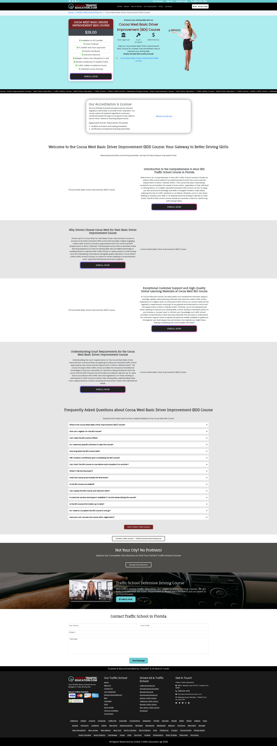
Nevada (202, 725)
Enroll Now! (144, 711)
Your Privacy (108, 714)
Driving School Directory (113, 695)
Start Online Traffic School (138, 527)
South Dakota (99, 735)
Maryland (113, 725)
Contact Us (108, 689)
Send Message (138, 660)
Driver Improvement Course (128, 91)
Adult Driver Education (191, 91)
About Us (107, 685)
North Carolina (130, 730)
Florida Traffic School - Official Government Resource (138, 538)
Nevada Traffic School (148, 704)
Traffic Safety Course (171, 91)
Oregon (174, 730)
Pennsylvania (185, 730)
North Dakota (145, 730)
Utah (129, 735)
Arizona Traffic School (148, 698)
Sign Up (169, 1)
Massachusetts (126, 725)
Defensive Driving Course (103, 91)
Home (119, 6)
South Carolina (85, 735)
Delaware (147, 721)
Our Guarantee (150, 6)
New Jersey (93, 730)
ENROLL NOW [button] (91, 76)
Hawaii (174, 721)
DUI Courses (158, 1)
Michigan (139, 725)
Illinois (189, 721)
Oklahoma (164, 730)
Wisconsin (183, 735)
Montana (181, 725)
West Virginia (171, 735)
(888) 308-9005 (200, 1)
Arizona (92, 721)
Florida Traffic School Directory (89, 12)
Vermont (138, 735)
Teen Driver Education (150, 91)
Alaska (83, 721)
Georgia (165, 721)
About (126, 6)
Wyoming (194, 735)
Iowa (205, 721)
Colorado (123, 721)
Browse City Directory (138, 565)
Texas (122, 735)
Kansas (75, 725)
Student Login (182, 1)
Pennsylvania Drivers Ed (148, 695)
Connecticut (134, 721)
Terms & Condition (111, 711)
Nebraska (192, 725)
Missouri (171, 725)
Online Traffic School (82, 91)
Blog (105, 698)
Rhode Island (199, 730)
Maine (104, 725)
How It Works (136, 6)
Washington (158, 735)
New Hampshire (79, 730)
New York (117, 730)
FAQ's (160, 6)
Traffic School (66, 91)
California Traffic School (149, 701)
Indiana (197, 721)
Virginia (147, 735)
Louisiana (95, 725)
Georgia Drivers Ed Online (149, 689)
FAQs (106, 704)
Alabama (74, 721)
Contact (168, 6)
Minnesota (149, 725)
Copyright (108, 701)
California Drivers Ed (147, 686)
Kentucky (85, 725)
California (112, 721)
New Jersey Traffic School (149, 708)
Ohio (155, 730)
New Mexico (106, 730)
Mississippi (161, 725)
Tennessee (112, 735)
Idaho (181, 721)
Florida (156, 721)
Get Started (200, 6)
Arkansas (102, 721)
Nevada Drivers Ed (146, 692)
